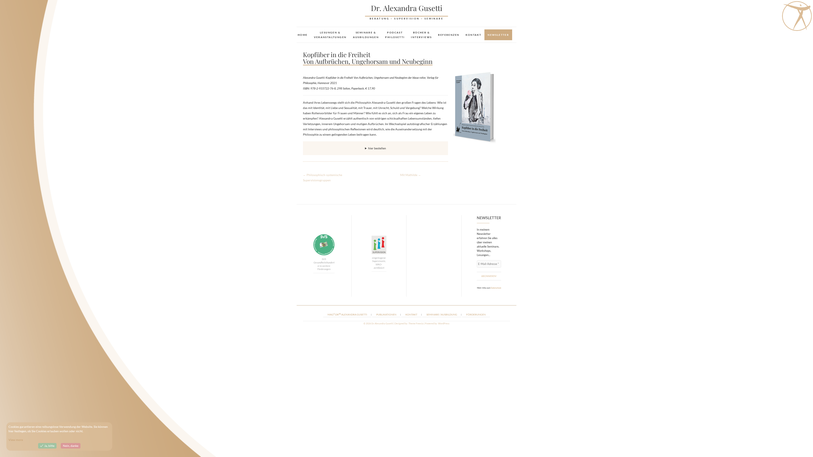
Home (303, 34)
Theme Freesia (415, 323)
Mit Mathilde (410, 175)
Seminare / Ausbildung (441, 314)
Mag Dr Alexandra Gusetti (347, 314)
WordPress (443, 323)
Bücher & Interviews (421, 35)
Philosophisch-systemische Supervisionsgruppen (322, 177)
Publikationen (386, 314)
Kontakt (473, 34)
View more (15, 440)
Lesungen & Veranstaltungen (330, 35)
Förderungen (476, 314)
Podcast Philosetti (395, 35)
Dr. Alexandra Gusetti (406, 8)
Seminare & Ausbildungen (366, 35)
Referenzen (448, 34)
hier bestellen (377, 148)
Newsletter (498, 34)
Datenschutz (496, 288)
